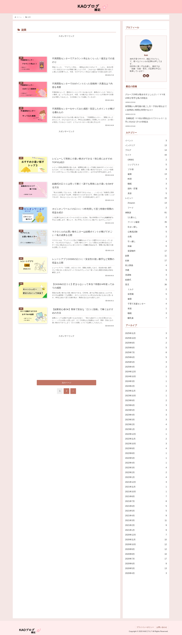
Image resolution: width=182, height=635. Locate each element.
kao (146, 55)
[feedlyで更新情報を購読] (144, 75)
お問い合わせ (161, 627)
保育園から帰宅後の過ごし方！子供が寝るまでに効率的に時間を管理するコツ (146, 108)
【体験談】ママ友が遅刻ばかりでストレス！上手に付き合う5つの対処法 (146, 120)
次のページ (66, 383)
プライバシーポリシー (145, 627)
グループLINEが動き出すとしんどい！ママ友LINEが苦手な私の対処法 (145, 96)
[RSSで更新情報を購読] (147, 75)
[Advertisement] (66, 45)
